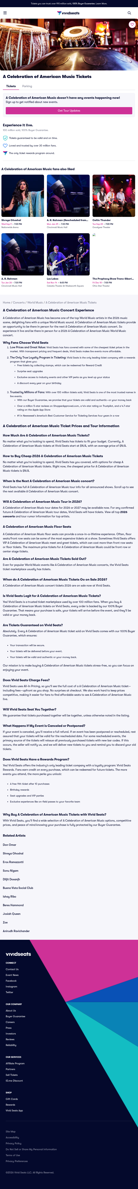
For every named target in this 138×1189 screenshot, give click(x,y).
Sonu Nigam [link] (10, 870)
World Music (35, 302)
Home (6, 302)
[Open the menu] (5, 13)
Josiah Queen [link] (11, 914)
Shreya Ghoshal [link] (13, 853)
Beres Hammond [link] (13, 905)
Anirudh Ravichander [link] (16, 931)
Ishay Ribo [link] (9, 896)
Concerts (19, 302)
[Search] (129, 13)
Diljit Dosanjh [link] (11, 879)
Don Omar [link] (9, 845)
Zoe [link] (5, 922)
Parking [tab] (27, 86)
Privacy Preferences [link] (17, 1161)
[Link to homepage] (69, 13)
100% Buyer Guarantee (83, 3)
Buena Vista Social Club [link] (18, 888)
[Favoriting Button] (132, 24)
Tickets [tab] (11, 86)
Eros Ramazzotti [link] (13, 862)
